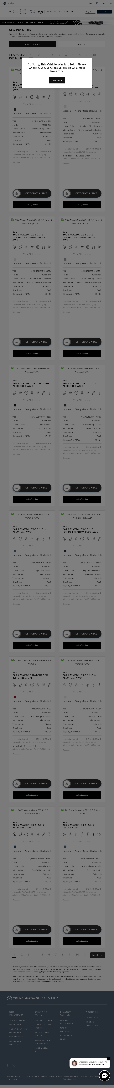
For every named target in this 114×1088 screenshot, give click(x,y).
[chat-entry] (104, 1075)
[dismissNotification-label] (108, 1058)
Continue (57, 80)
